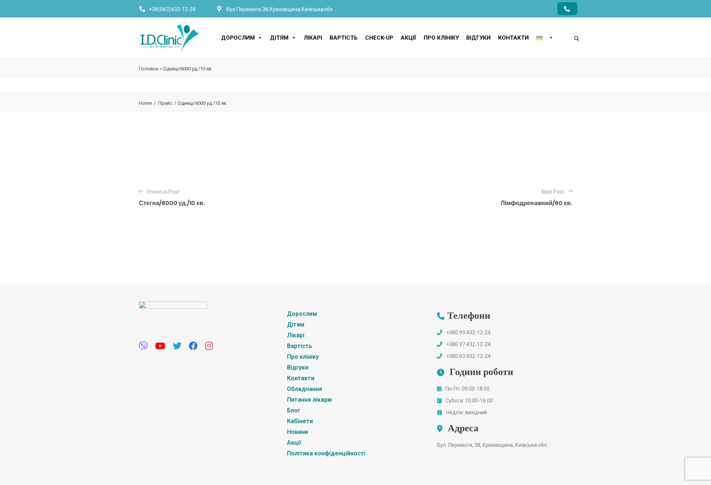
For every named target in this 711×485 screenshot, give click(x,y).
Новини (297, 431)
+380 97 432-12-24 (468, 344)
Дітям (279, 37)
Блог (293, 410)
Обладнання (304, 388)
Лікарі (313, 37)
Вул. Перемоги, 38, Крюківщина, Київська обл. (492, 445)
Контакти (513, 37)
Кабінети (300, 421)
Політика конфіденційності (326, 453)
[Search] (569, 26)
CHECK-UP (379, 37)
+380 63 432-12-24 (468, 356)
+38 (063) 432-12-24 (172, 9)
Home (145, 103)
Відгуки (478, 37)
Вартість (344, 37)
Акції (408, 37)
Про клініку (441, 37)
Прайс (165, 103)
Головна (148, 68)
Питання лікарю (309, 399)
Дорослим (238, 37)
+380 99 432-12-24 (468, 332)
